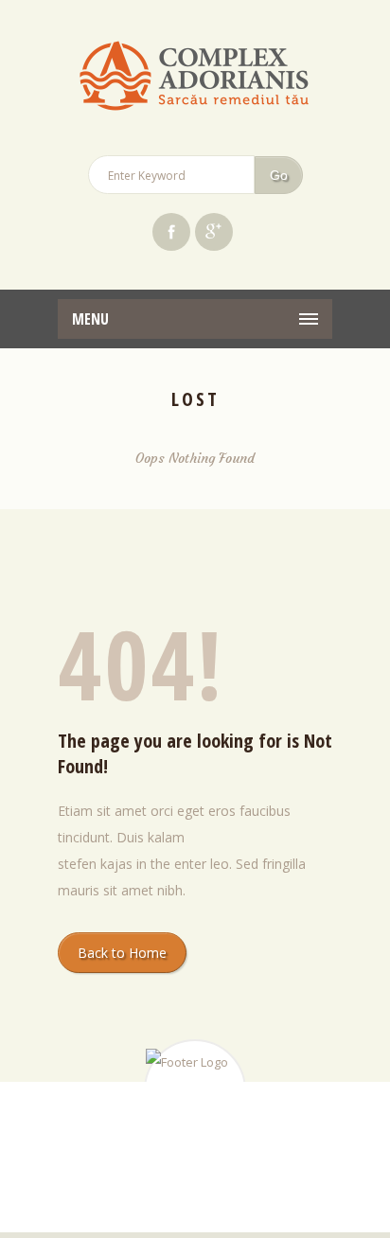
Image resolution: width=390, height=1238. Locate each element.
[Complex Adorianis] (195, 77)
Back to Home (122, 953)
